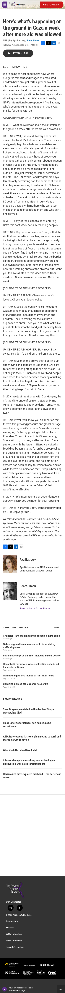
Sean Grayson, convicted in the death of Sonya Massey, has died (28, 711)
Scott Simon (33, 40)
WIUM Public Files (14, 934)
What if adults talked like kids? (20, 750)
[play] (4, 989)
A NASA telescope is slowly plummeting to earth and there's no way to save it (32, 738)
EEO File (10, 928)
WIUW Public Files (14, 941)
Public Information (15, 947)
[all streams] (61, 989)
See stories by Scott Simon (35, 608)
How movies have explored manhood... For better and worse (32, 775)
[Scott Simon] (10, 591)
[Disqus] (32, 835)
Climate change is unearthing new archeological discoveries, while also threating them (29, 762)
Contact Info (12, 921)
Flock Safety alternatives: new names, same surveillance (27, 724)
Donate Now (52, 4)
